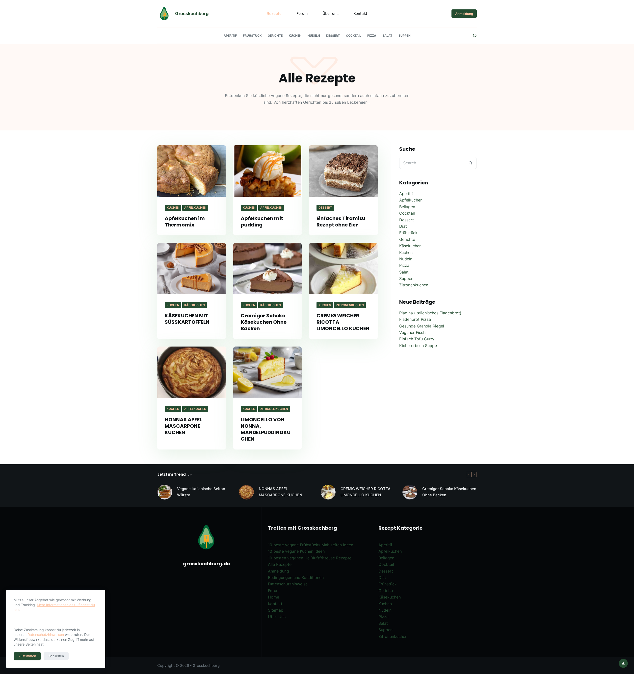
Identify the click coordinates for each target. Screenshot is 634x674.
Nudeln (314, 35)
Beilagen (407, 206)
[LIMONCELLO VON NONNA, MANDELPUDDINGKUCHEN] (267, 372)
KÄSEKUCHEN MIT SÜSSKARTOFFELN (187, 318)
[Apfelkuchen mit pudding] (267, 171)
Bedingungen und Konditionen (296, 577)
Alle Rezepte (279, 564)
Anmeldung (464, 14)
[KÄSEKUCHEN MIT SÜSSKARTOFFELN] (191, 268)
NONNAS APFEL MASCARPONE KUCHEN (183, 426)
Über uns (330, 13)
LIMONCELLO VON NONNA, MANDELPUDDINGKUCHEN (266, 429)
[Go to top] (623, 663)
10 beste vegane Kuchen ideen (296, 551)
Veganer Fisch (412, 332)
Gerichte (275, 35)
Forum (302, 13)
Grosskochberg (192, 13)
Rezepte (274, 13)
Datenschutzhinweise (288, 583)
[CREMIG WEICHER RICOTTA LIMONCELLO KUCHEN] (343, 268)
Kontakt (360, 13)
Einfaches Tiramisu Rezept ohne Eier (341, 221)
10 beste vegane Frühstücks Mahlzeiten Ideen (310, 544)
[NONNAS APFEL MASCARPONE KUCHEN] (191, 372)
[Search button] (470, 163)
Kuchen (295, 35)
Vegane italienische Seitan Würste (201, 491)
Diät (403, 226)
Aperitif (230, 35)
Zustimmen (27, 656)
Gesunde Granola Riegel (421, 326)
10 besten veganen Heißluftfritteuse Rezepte (309, 557)
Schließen (56, 656)
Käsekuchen (194, 305)
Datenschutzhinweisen (45, 634)
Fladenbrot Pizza (415, 319)
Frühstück (252, 35)
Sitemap (275, 610)
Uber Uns (277, 616)
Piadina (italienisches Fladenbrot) (430, 312)
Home (273, 597)
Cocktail (353, 35)
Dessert (333, 35)
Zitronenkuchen (350, 305)
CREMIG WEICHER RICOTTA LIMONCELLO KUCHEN (366, 491)
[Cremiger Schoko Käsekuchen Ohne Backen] (267, 268)
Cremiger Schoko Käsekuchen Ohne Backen (264, 322)
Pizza (371, 35)
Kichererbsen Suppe (418, 345)
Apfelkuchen (195, 207)
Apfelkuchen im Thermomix (185, 221)
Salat (387, 35)
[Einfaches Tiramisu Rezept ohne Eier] (343, 171)
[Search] (475, 35)
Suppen (404, 35)
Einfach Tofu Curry (416, 338)
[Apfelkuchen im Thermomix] (191, 171)
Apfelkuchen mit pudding (262, 221)
